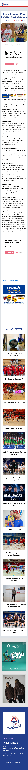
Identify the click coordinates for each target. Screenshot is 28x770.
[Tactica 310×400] (14, 656)
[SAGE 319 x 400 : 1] (14, 689)
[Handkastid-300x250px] (14, 294)
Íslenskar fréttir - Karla (12, 280)
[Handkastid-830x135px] (14, 95)
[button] (25, 4)
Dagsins (4, 280)
